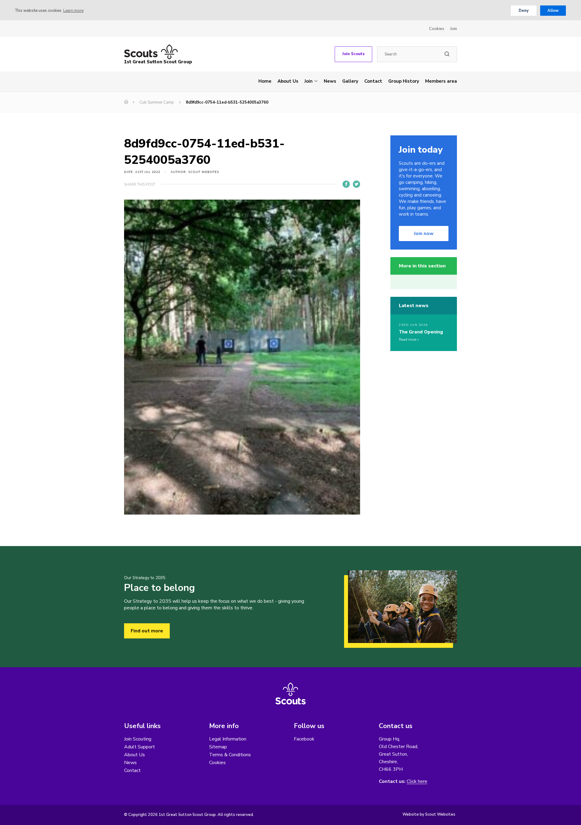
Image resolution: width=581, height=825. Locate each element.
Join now (424, 233)
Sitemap (218, 747)
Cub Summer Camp (157, 102)
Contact (373, 81)
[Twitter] (356, 184)
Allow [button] (553, 10)
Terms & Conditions (230, 754)
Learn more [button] (73, 10)
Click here (417, 781)
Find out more (147, 631)
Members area (441, 81)
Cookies (436, 28)
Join (453, 28)
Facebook (304, 739)
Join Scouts (353, 54)
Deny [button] (524, 10)
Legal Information (227, 739)
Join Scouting (137, 739)
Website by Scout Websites (428, 814)
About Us (287, 81)
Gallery (350, 81)
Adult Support (139, 747)
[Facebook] (346, 184)
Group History (403, 81)
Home (264, 81)
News (330, 81)
